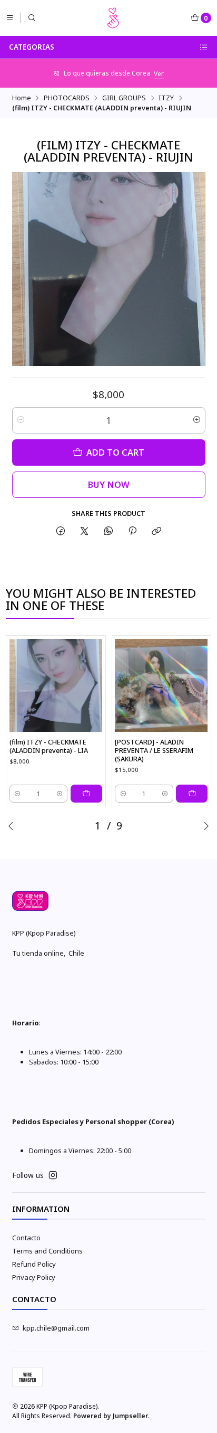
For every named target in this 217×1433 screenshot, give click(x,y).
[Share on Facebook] (60, 531)
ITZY (166, 98)
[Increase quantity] (197, 420)
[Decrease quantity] (21, 420)
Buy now (109, 484)
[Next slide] (206, 825)
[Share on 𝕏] (84, 531)
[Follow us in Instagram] (53, 1176)
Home (21, 98)
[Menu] (10, 18)
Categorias (31, 47)
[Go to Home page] (113, 18)
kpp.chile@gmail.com (56, 1328)
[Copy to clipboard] (157, 531)
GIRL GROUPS (124, 98)
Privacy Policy (33, 1277)
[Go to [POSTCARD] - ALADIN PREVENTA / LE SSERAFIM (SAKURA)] (161, 685)
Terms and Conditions (47, 1251)
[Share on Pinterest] (132, 531)
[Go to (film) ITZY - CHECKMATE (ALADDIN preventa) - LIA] (55, 685)
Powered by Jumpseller (110, 1415)
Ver (159, 73)
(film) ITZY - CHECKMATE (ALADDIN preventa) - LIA (48, 746)
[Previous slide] (11, 825)
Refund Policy (34, 1264)
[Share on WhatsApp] (108, 531)
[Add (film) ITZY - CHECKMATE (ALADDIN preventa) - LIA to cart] (86, 794)
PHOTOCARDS (67, 98)
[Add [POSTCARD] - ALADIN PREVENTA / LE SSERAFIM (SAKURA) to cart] (192, 794)
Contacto (26, 1237)
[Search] (32, 18)
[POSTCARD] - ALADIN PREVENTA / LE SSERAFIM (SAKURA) (154, 750)
